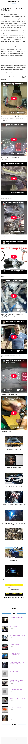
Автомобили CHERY (14, 1)
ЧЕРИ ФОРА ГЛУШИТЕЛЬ (16, 707)
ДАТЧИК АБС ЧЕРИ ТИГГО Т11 (17, 698)
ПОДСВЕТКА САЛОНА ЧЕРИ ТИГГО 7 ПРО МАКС (17, 680)
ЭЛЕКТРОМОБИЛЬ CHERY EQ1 (17, 635)
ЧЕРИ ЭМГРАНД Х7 (14, 644)
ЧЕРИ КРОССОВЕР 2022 (16, 689)
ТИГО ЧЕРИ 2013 (14, 671)
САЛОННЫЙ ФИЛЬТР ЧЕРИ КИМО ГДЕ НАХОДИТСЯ (16, 618)
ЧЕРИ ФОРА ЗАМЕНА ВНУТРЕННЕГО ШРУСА (15, 654)
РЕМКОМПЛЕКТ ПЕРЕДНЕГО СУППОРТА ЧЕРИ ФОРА (17, 663)
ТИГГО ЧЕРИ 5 (13, 626)
